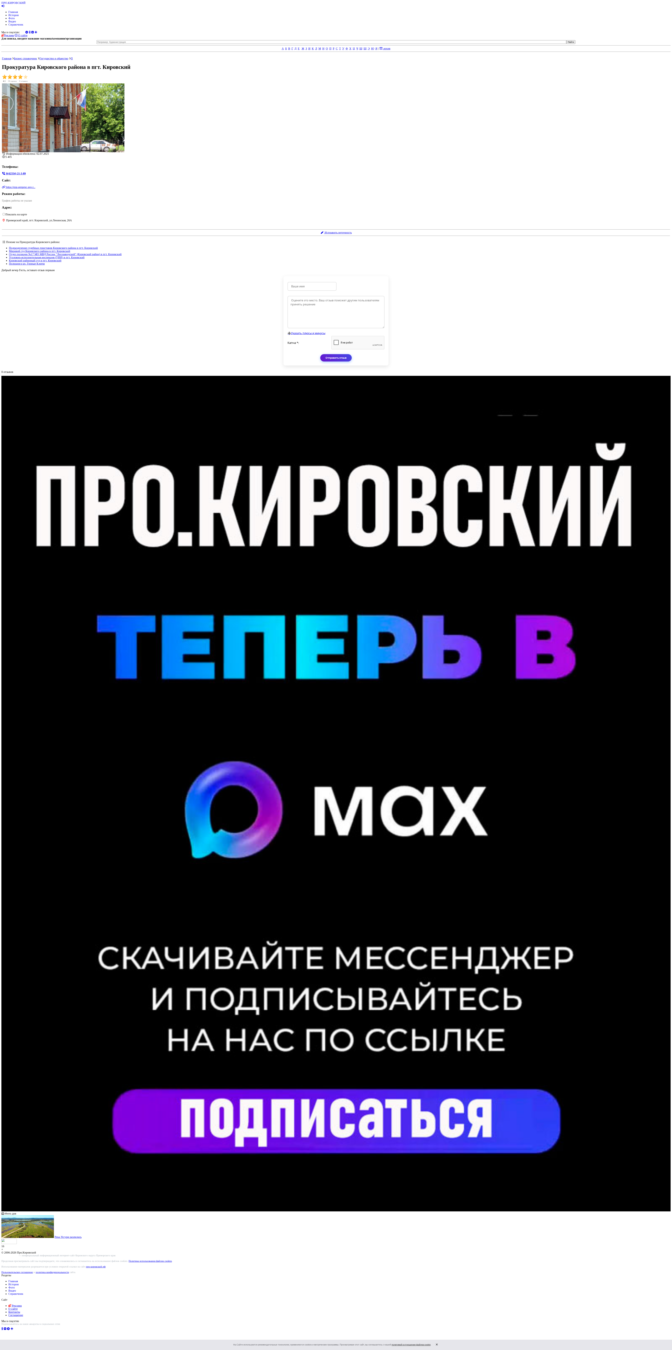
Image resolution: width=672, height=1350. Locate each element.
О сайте (22, 35)
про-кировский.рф (96, 1266)
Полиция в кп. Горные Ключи (27, 263)
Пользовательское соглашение (17, 1272)
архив (386, 48)
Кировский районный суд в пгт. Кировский (35, 260)
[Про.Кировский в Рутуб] (16, 1328)
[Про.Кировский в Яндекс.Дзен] (11, 1328)
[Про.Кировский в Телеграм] (8, 1328)
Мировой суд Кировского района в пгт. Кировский (39, 251)
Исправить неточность (338, 232)
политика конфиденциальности (52, 1272)
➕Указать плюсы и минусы (306, 333)
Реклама (9, 35)
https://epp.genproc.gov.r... (20, 187)
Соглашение (15, 1315)
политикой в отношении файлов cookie (411, 1345)
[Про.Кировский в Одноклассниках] (2, 1328)
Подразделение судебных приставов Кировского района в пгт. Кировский (53, 247)
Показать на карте (16, 214)
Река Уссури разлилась (68, 1237)
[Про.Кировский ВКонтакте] (5, 1328)
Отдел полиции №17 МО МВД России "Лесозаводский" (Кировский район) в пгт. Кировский (65, 254)
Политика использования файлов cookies (150, 1261)
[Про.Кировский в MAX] (21, 1328)
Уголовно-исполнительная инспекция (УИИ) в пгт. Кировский (47, 257)
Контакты (14, 1311)
